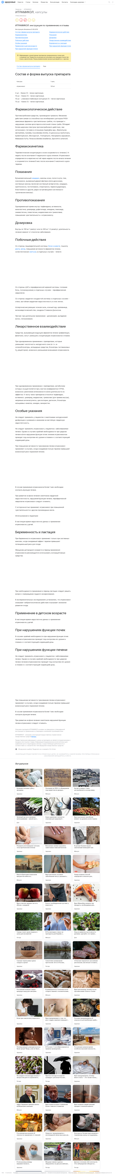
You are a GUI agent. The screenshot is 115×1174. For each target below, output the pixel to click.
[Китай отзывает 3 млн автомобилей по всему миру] (86, 782)
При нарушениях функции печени (26, 49)
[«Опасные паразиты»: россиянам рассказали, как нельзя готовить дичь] (86, 954)
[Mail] (2, 2)
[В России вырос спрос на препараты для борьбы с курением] (57, 925)
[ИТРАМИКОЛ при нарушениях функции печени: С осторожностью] (29, 20)
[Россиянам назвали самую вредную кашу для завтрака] (28, 983)
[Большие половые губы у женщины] (28, 782)
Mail (3, 1172)
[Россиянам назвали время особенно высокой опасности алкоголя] (86, 1040)
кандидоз (35, 178)
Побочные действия (22, 40)
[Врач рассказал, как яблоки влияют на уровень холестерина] (86, 811)
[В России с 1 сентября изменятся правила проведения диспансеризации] (57, 1040)
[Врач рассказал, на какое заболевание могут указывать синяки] (57, 868)
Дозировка (52, 37)
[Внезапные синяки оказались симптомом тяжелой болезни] (57, 839)
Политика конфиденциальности (103, 1172)
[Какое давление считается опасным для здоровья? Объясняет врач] (57, 811)
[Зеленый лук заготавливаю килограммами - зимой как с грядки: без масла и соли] (28, 811)
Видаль (33, 736)
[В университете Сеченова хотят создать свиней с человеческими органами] (57, 983)
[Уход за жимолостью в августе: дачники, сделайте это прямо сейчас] (86, 925)
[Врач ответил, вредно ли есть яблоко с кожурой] (28, 897)
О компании (8, 1172)
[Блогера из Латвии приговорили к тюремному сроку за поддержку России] (86, 1127)
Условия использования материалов (57, 1172)
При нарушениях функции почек (60, 46)
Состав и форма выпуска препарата (27, 32)
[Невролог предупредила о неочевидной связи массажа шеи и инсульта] (57, 1127)
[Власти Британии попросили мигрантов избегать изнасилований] (28, 868)
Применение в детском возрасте (26, 46)
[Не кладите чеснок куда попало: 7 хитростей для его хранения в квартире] (28, 1069)
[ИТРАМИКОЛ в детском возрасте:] (25, 20)
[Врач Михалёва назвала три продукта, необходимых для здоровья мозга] (86, 897)
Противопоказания (21, 37)
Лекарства (18, 9)
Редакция (43, 1172)
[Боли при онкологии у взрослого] (28, 1012)
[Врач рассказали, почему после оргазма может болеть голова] (86, 983)
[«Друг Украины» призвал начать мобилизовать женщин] (28, 1098)
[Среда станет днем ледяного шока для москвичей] (28, 925)
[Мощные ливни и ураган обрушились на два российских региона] (57, 1155)
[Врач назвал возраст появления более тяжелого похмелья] (57, 1098)
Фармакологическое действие (59, 32)
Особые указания (21, 43)
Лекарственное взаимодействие (60, 40)
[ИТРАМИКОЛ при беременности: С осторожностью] (17, 20)
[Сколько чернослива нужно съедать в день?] (28, 954)
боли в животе (54, 246)
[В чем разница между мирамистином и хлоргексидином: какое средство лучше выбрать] (28, 1155)
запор (23, 249)
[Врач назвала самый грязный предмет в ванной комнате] (86, 1098)
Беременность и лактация (58, 43)
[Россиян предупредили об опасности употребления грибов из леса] (86, 1012)
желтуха (32, 252)
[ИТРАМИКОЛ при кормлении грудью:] (21, 20)
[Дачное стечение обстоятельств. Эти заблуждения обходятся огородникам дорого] (86, 1155)
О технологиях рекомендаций (86, 1172)
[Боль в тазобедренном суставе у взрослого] (57, 897)
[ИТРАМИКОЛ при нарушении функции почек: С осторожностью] (33, 20)
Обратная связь (72, 1172)
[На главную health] (9, 2)
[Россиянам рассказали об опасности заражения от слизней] (28, 1127)
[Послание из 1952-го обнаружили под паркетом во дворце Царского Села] (57, 782)
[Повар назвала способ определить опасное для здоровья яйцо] (86, 868)
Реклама (15, 1172)
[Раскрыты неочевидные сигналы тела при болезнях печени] (28, 839)
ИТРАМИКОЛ (27, 9)
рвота (17, 249)
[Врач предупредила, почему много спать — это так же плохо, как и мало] (86, 1069)
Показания (53, 35)
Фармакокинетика (21, 35)
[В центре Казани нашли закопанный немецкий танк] (86, 839)
